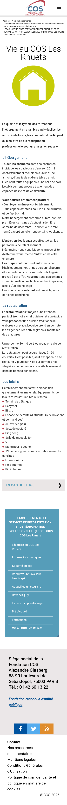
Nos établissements (21, 21)
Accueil (6, 21)
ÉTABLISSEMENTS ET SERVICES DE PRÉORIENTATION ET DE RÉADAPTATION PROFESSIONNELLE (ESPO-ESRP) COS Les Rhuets (30, 526)
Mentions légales (21, 759)
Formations (19, 620)
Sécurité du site (22, 565)
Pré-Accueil (19, 611)
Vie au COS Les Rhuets (27, 628)
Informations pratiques (27, 557)
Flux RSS (47, 728)
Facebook (20, 728)
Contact (13, 742)
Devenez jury (20, 595)
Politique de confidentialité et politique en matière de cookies (31, 783)
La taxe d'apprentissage (27, 603)
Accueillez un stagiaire (26, 586)
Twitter (33, 728)
